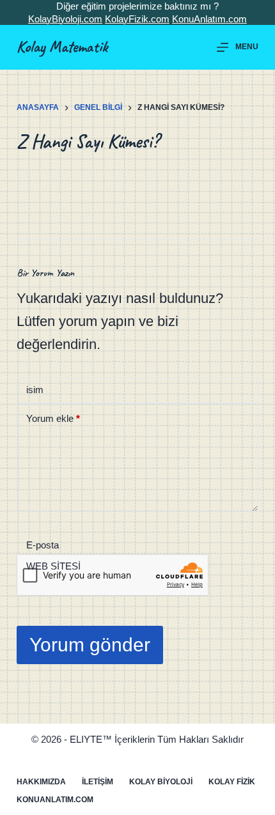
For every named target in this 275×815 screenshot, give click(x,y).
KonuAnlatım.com (209, 18)
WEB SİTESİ (53, 566)
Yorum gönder (89, 644)
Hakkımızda (41, 781)
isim (34, 389)
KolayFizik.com (137, 18)
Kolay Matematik (62, 46)
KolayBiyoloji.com (65, 18)
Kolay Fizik (231, 781)
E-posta (42, 544)
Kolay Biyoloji (160, 781)
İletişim (97, 781)
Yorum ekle (53, 418)
